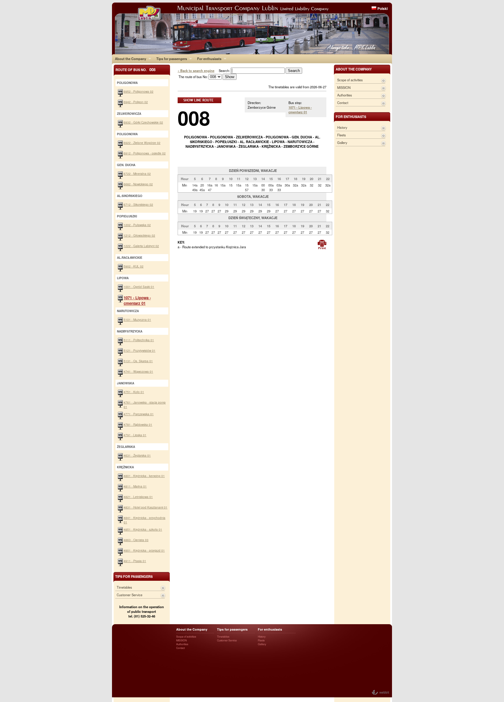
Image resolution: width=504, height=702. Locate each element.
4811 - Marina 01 (135, 486)
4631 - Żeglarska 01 (137, 455)
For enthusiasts (207, 58)
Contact (342, 102)
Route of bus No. (135, 69)
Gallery (342, 142)
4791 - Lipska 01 (135, 435)
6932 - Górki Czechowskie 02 (143, 122)
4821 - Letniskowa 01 (138, 497)
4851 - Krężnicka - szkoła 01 (143, 529)
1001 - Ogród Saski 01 (139, 286)
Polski (382, 8)
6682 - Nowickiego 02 (138, 184)
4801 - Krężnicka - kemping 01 (144, 476)
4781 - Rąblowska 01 (138, 424)
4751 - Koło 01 (134, 392)
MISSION (344, 87)
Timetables (124, 587)
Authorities (344, 95)
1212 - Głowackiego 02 (139, 235)
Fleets (341, 135)
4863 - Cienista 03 (136, 540)
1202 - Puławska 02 (137, 225)
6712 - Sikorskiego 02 (138, 204)
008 (194, 117)
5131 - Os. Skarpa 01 (138, 361)
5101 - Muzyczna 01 (137, 319)
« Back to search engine (196, 70)
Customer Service (129, 594)
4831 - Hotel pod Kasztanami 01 (145, 507)
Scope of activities (350, 80)
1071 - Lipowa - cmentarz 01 (300, 109)
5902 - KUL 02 (134, 266)
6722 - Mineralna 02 (137, 173)
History (342, 127)
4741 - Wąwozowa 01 (138, 371)
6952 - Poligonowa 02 (138, 91)
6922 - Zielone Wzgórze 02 (142, 142)
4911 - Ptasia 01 (135, 561)
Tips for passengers (170, 58)
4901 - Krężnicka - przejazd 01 (144, 550)
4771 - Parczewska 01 (139, 414)
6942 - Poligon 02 (136, 102)
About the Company (129, 58)
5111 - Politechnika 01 (139, 340)
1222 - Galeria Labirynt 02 (141, 246)
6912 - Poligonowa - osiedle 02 (145, 153)
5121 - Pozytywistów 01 (139, 350)
